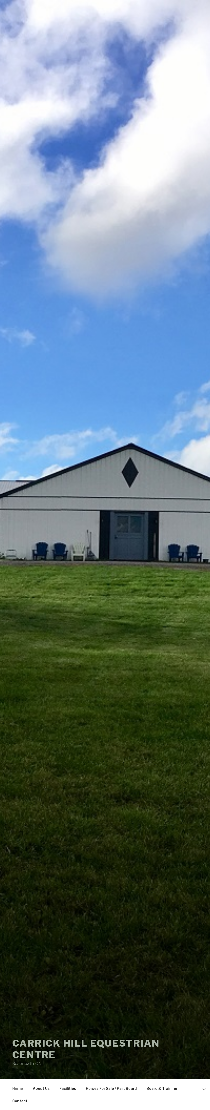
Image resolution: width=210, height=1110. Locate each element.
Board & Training (161, 1088)
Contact (19, 1101)
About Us (41, 1088)
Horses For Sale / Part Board (111, 1088)
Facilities (67, 1088)
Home (17, 1088)
